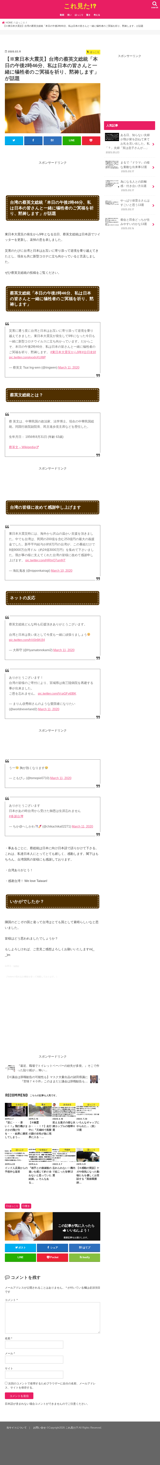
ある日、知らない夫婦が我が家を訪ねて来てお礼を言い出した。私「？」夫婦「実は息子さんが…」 (127, 143)
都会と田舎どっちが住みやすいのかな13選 (135, 224)
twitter (16, 966)
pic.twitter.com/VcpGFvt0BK (57, 693)
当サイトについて (16, 1427)
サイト (9, 1368)
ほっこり (79, 15)
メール (10, 1353)
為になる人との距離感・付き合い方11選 (133, 186)
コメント (11, 1299)
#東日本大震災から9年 (66, 352)
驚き (88, 15)
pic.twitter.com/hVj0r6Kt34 (27, 640)
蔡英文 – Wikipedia (22, 447)
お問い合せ (39, 1427)
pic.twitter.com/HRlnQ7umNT (45, 560)
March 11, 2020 (68, 367)
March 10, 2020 (61, 570)
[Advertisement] (76, 174)
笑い (69, 15)
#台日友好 (89, 352)
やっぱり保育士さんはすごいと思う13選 (135, 205)
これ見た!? (80, 6)
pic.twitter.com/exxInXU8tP (27, 357)
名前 (8, 1338)
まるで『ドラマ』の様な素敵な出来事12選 (135, 167)
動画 (62, 15)
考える (97, 15)
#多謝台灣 (16, 816)
